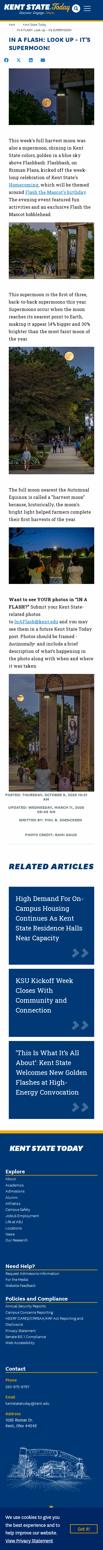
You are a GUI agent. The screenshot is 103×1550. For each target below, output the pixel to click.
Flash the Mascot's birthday (55, 192)
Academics (14, 1185)
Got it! (84, 1528)
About (10, 1179)
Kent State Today (37, 9)
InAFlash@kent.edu (36, 621)
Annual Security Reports (25, 1306)
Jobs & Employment (22, 1215)
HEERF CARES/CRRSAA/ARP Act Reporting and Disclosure (44, 1321)
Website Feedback (20, 1285)
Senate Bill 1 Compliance (25, 1336)
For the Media (16, 1279)
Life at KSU (14, 1222)
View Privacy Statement (29, 1540)
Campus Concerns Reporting (29, 1312)
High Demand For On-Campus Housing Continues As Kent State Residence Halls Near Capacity (50, 918)
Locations (13, 1228)
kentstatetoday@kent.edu (27, 1403)
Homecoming (23, 185)
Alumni (11, 1197)
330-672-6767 (17, 1386)
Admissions (14, 1191)
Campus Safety (17, 1209)
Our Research (16, 1240)
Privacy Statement (20, 1330)
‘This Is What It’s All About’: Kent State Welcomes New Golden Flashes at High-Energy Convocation (51, 1072)
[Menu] (87, 8)
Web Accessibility (20, 1342)
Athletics (12, 1203)
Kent (12, 24)
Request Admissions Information (32, 1273)
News (10, 1234)
